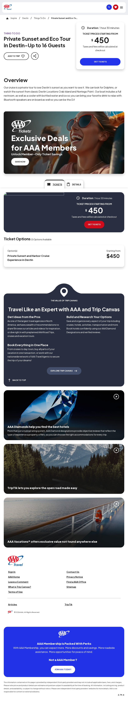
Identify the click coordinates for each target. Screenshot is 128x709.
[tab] (54, 184)
